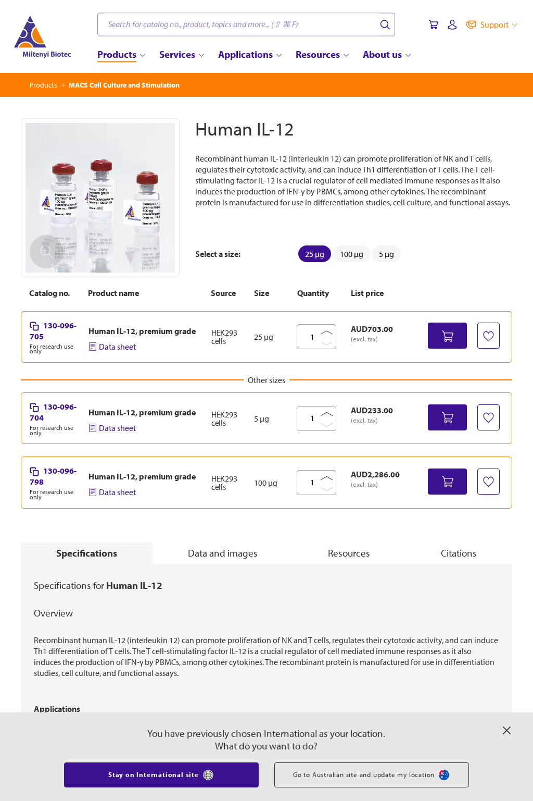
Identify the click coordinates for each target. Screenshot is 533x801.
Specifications (86, 553)
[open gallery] (100, 197)
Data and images (223, 553)
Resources (349, 553)
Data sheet (117, 346)
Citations (459, 553)
